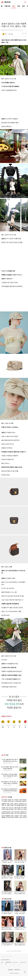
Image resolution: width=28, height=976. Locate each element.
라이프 (4, 777)
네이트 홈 (10, 969)
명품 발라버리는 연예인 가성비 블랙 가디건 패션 (8, 944)
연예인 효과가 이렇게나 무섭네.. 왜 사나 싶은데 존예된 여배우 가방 (8, 861)
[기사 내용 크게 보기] (25, 34)
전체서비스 (17, 969)
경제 (23, 6)
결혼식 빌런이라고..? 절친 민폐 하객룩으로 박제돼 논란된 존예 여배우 (8, 928)
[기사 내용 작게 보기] (23, 34)
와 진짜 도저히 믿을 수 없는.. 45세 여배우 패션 (20, 912)
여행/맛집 (7, 6)
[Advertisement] (14, 13)
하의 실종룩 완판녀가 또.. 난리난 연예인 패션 (7, 892)
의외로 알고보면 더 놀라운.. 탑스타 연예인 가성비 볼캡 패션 (20, 861)
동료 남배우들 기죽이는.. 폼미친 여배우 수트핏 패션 (7, 912)
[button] (24, 972)
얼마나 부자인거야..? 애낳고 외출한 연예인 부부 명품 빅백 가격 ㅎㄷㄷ (20, 892)
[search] (25, 2)
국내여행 (5, 770)
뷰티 (13, 6)
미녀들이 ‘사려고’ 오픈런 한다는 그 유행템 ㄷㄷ (8, 877)
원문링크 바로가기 (6, 716)
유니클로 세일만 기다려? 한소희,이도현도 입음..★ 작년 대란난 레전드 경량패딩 (20, 877)
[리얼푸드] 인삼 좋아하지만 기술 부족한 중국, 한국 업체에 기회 (10, 790)
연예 (18, 6)
